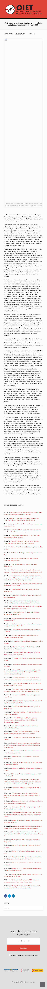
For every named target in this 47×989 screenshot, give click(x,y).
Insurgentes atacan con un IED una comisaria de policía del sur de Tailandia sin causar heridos (22, 887)
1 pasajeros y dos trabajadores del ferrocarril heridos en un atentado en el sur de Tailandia (23, 802)
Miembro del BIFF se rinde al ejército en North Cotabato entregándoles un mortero (22, 648)
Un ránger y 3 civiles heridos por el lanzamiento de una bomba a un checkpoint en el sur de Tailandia (23, 513)
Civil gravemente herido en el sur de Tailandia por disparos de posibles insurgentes (22, 536)
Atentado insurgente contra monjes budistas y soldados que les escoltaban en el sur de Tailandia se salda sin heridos (22, 795)
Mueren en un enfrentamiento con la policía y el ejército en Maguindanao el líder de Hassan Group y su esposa (22, 602)
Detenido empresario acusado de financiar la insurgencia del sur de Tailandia (21, 636)
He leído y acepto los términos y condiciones (24, 955)
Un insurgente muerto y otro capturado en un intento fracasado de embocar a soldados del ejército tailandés (22, 679)
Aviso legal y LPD (17, 982)
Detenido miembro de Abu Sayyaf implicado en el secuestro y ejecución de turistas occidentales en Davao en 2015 (23, 571)
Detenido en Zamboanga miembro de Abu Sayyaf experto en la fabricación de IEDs (23, 702)
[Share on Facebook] (5, 896)
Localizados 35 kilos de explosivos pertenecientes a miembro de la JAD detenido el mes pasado (22, 531)
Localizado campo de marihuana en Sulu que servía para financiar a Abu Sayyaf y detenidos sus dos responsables (23, 690)
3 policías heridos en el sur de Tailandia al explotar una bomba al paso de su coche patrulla (23, 608)
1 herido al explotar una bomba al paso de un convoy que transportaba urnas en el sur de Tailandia (21, 732)
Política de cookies (29, 982)
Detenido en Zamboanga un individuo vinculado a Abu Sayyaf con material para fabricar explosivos (23, 858)
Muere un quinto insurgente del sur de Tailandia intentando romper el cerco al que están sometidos (21, 542)
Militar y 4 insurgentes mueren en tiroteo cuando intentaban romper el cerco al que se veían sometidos (21, 519)
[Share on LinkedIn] (13, 896)
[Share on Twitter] (9, 896)
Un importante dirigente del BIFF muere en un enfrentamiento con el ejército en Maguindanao (21, 881)
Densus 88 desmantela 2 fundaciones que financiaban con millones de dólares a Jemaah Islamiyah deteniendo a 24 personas (20, 720)
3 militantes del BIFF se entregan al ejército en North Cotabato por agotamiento (22, 654)
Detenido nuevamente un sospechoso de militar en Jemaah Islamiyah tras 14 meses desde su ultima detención (23, 827)
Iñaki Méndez (20, 34)
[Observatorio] (23, 9)
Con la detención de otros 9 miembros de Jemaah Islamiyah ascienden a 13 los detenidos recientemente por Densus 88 (23, 834)
